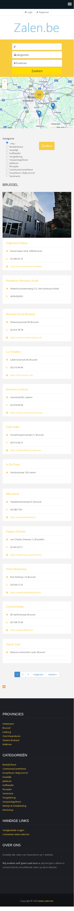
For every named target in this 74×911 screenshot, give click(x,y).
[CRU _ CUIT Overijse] (53, 106)
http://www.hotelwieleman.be (25, 592)
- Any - (12, 143)
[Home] (37, 27)
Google (70, 127)
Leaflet (52, 127)
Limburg (7, 732)
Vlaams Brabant (11, 740)
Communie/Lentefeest (21, 169)
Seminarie (14, 176)
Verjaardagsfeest (18, 159)
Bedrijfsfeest (16, 146)
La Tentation (13, 351)
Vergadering (15, 156)
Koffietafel (14, 153)
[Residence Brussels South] (39, 114)
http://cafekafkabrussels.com (25, 450)
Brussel (6, 727)
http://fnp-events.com (21, 375)
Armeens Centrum (17, 389)
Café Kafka (13, 427)
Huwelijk (13, 150)
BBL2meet (12, 493)
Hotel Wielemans (16, 569)
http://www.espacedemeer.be (26, 554)
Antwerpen (8, 723)
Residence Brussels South (22, 280)
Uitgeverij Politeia (17, 243)
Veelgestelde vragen (13, 830)
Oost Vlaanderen (11, 736)
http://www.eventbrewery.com (26, 337)
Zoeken (37, 71)
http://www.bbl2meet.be (22, 517)
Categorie (8, 138)
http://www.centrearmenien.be (26, 412)
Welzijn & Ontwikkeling (14, 805)
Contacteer (8, 834)
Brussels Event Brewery (20, 314)
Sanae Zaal (13, 644)
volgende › (38, 674)
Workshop (8, 809)
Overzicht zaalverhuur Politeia (26, 266)
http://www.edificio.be (21, 630)
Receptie (14, 166)
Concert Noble (15, 606)
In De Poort (13, 464)
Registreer (44, 12)
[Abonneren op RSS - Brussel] (37, 686)
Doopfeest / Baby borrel (22, 172)
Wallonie (7, 744)
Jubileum (13, 163)
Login (29, 12)
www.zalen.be (22, 834)
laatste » (52, 674)
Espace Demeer (16, 531)
